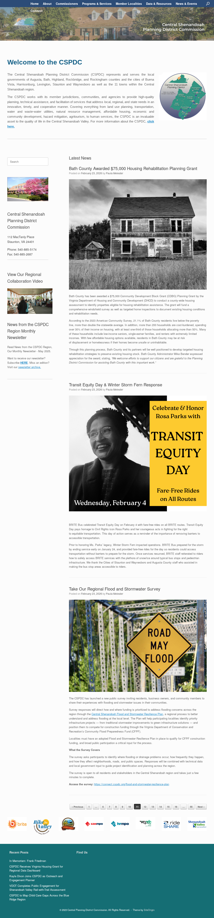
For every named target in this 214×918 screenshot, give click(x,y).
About (47, 3)
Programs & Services (97, 3)
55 (191, 806)
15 (168, 806)
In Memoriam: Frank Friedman (27, 861)
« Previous (77, 806)
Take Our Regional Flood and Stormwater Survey (114, 589)
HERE (24, 363)
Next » (201, 806)
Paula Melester (114, 173)
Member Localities (129, 3)
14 (160, 806)
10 (129, 806)
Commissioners (67, 3)
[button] (208, 3)
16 (176, 806)
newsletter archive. (29, 367)
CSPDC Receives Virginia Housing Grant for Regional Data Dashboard (36, 868)
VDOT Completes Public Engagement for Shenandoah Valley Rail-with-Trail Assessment (37, 888)
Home (35, 3)
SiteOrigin (149, 910)
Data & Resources (159, 3)
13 (153, 806)
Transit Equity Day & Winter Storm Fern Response (115, 385)
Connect (37, 11)
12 (145, 806)
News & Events (186, 3)
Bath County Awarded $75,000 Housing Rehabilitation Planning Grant (133, 168)
